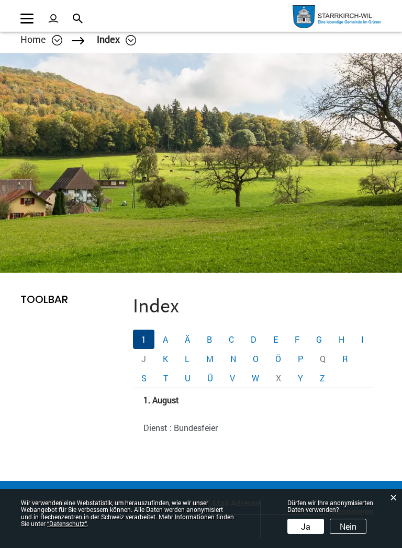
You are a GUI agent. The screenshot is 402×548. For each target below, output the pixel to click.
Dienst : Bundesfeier (180, 427)
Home (33, 39)
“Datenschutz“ (67, 523)
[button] (116, 39)
